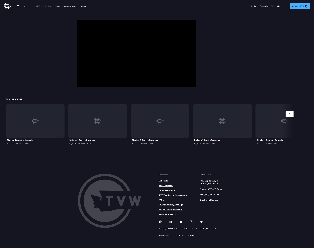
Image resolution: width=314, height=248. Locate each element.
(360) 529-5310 (214, 189)
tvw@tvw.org (212, 200)
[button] (290, 125)
